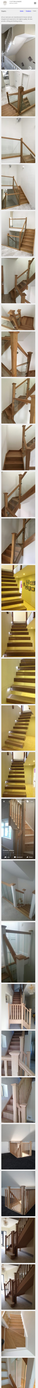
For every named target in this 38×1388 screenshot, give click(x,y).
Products (28, 11)
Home (21, 11)
